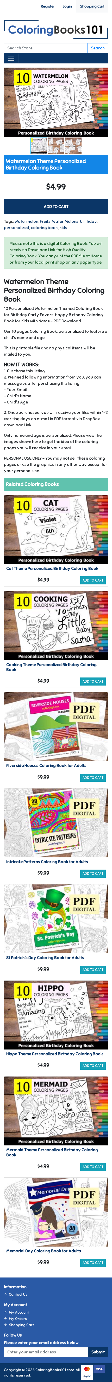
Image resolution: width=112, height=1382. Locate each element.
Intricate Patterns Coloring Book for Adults (47, 861)
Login (67, 6)
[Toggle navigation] (11, 58)
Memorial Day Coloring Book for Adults (43, 1251)
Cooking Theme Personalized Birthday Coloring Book (51, 667)
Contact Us (18, 1294)
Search (98, 48)
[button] (103, 72)
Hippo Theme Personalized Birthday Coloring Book (54, 1054)
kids (63, 227)
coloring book (44, 227)
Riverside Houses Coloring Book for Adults (46, 765)
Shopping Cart (92, 6)
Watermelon (26, 221)
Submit (98, 1352)
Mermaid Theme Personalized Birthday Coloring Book (52, 1152)
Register (48, 6)
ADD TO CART (56, 206)
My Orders (18, 1318)
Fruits (45, 221)
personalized (16, 227)
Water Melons (65, 221)
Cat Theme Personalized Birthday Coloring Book (52, 568)
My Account (19, 1312)
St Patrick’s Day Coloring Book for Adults (45, 957)
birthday (88, 221)
